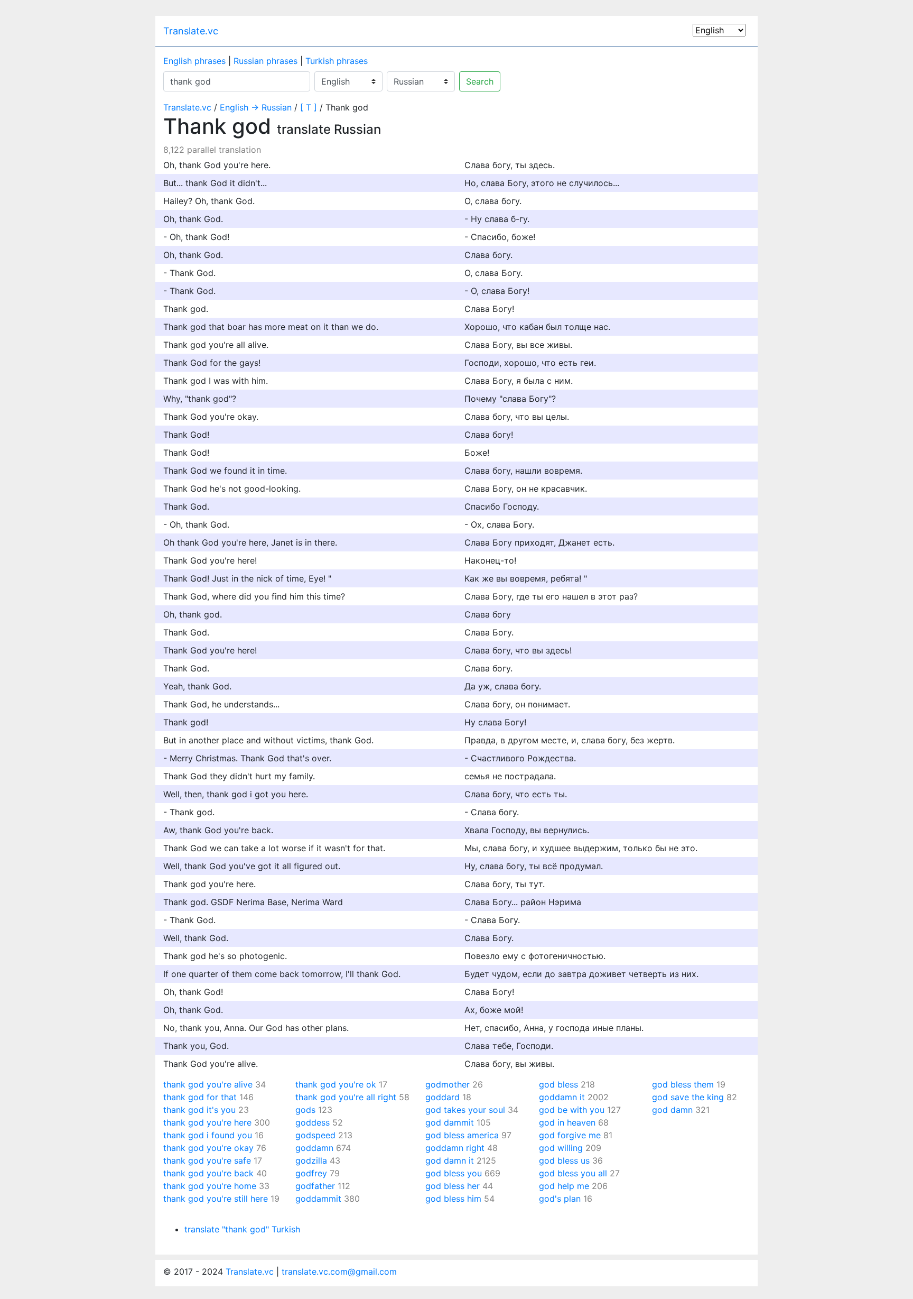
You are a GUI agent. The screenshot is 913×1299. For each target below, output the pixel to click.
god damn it (449, 1160)
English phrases (194, 61)
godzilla (311, 1160)
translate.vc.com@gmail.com (339, 1271)
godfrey (311, 1173)
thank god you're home (209, 1186)
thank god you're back (208, 1173)
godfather (315, 1186)
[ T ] (308, 107)
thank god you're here (207, 1122)
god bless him (453, 1198)
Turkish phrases (336, 61)
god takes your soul (465, 1109)
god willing (561, 1148)
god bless (558, 1084)
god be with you (571, 1109)
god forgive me (570, 1135)
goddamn (314, 1148)
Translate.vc (190, 30)
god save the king (688, 1097)
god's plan (560, 1198)
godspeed (315, 1135)
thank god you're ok (335, 1084)
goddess (312, 1122)
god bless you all (573, 1173)
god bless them (683, 1084)
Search (479, 81)
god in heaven (567, 1122)
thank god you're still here (215, 1198)
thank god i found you (207, 1135)
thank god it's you (199, 1109)
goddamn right (455, 1148)
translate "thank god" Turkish (242, 1229)
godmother (447, 1084)
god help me (564, 1186)
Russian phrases (265, 61)
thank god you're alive (208, 1084)
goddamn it (562, 1097)
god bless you (453, 1173)
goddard (442, 1097)
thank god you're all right (345, 1097)
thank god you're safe (207, 1160)
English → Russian (256, 107)
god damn (672, 1109)
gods (305, 1109)
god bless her (452, 1186)
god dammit (449, 1122)
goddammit (318, 1198)
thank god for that (200, 1097)
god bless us (564, 1160)
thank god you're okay (208, 1148)
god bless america (462, 1135)
